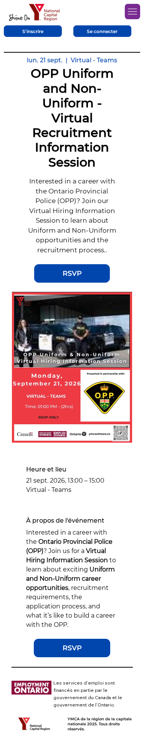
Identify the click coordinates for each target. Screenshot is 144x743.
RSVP (72, 273)
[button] (33, 31)
